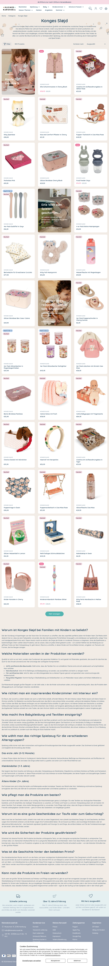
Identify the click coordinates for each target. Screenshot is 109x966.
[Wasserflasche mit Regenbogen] (90, 251)
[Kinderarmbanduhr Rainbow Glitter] (54, 578)
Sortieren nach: (78, 44)
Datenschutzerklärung (52, 955)
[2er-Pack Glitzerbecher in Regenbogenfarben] (18, 344)
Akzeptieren (55, 961)
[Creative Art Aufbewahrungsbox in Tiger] (90, 438)
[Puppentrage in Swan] (18, 486)
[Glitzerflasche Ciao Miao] (90, 486)
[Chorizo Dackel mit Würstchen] (18, 438)
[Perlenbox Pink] (18, 159)
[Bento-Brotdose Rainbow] (18, 392)
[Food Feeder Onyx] (90, 159)
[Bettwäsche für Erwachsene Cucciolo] (18, 251)
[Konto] (96, 8)
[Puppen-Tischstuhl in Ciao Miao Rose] (90, 113)
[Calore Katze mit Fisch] (54, 392)
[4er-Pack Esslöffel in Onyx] (18, 205)
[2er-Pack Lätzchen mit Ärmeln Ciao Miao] (90, 344)
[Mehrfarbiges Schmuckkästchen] (54, 532)
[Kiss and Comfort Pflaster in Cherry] (54, 113)
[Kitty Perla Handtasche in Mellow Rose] (90, 578)
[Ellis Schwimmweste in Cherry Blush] (54, 65)
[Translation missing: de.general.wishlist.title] (101, 8)
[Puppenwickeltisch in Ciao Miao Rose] (54, 486)
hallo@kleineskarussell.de (13, 930)
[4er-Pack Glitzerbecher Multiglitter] (54, 344)
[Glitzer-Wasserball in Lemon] (18, 532)
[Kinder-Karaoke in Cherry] (18, 578)
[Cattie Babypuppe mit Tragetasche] (90, 392)
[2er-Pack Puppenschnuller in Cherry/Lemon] (90, 296)
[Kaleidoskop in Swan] (90, 532)
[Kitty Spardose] (18, 113)
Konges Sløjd (44, 84)
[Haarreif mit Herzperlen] (54, 438)
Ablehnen (77, 961)
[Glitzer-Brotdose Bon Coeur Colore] (18, 296)
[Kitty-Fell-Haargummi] (54, 251)
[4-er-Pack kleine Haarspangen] (90, 205)
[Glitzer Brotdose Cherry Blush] (54, 159)
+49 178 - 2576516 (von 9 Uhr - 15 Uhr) (15, 935)
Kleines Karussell (13, 962)
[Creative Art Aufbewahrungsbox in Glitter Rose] (90, 65)
